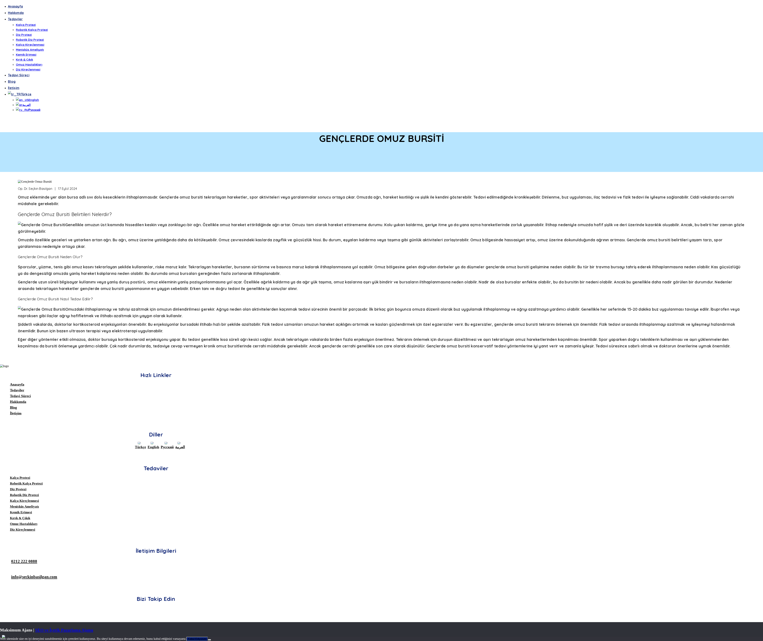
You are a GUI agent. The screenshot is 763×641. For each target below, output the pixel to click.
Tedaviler (15, 19)
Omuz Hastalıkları (29, 64)
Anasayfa (15, 6)
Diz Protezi (24, 35)
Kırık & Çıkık (24, 59)
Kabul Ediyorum (197, 638)
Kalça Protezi (26, 25)
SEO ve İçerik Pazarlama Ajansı (64, 630)
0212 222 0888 (24, 561)
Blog (11, 81)
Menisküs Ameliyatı (30, 49)
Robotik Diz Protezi (30, 40)
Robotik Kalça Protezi (32, 30)
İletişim (13, 88)
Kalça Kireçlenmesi (30, 45)
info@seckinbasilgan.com (34, 576)
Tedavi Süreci (18, 75)
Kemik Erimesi (26, 54)
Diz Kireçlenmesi (28, 69)
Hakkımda (16, 13)
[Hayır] (209, 639)
